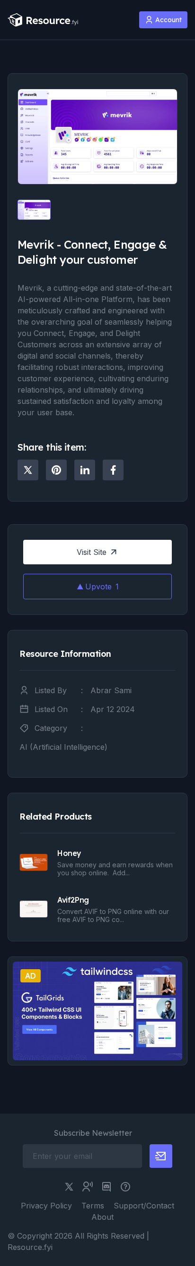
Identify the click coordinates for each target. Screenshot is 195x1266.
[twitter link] (69, 1187)
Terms (92, 1205)
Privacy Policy (46, 1205)
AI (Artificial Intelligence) (63, 747)
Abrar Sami (111, 690)
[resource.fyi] (43, 20)
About (102, 1217)
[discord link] (106, 1186)
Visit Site (91, 552)
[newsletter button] (161, 1156)
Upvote (102, 586)
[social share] (28, 470)
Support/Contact (144, 1205)
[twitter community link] (87, 1186)
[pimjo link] (125, 1186)
